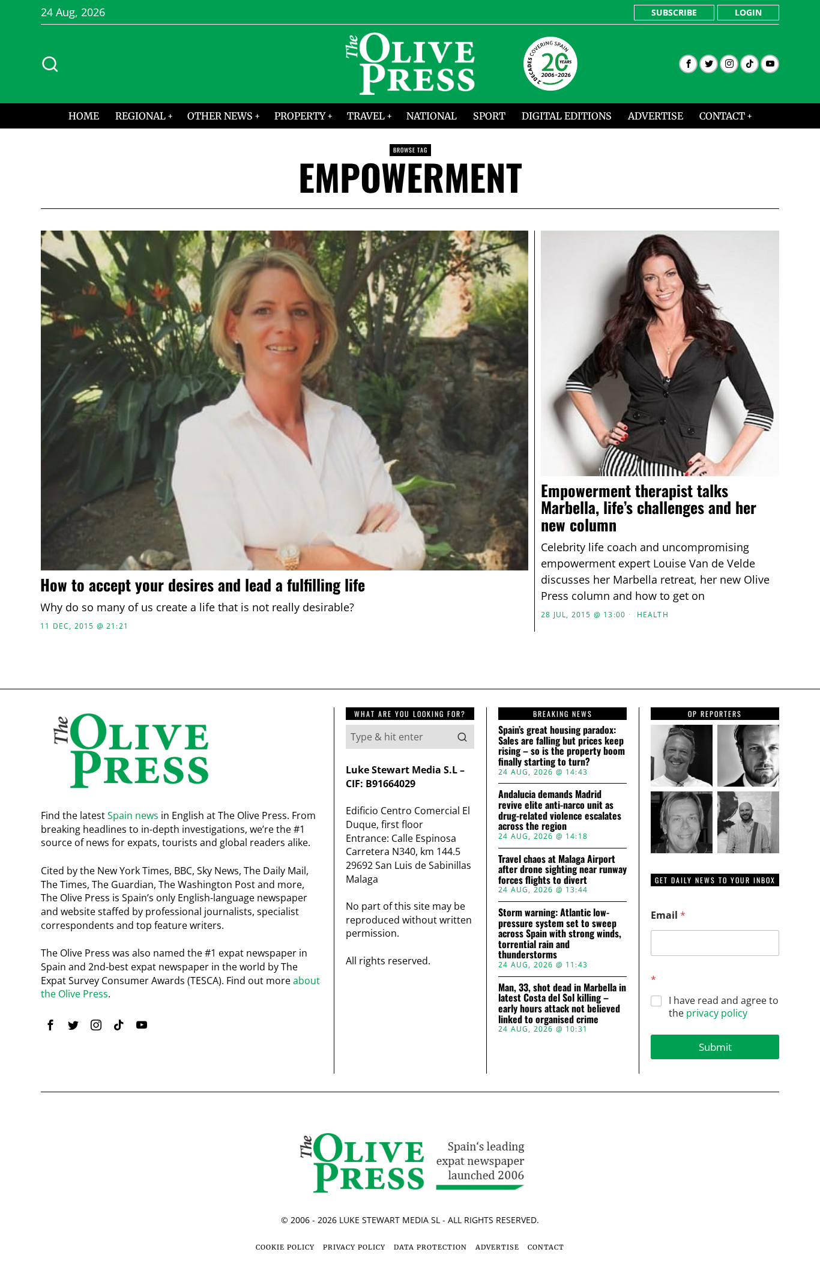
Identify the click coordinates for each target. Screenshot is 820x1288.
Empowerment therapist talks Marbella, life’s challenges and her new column (648, 508)
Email (668, 915)
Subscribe (674, 12)
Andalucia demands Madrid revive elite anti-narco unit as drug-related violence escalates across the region (559, 810)
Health (653, 615)
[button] (462, 737)
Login (748, 12)
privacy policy (716, 1013)
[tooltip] (688, 64)
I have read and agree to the (724, 1007)
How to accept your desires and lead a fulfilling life (202, 585)
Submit (715, 1047)
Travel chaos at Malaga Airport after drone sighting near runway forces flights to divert (562, 870)
